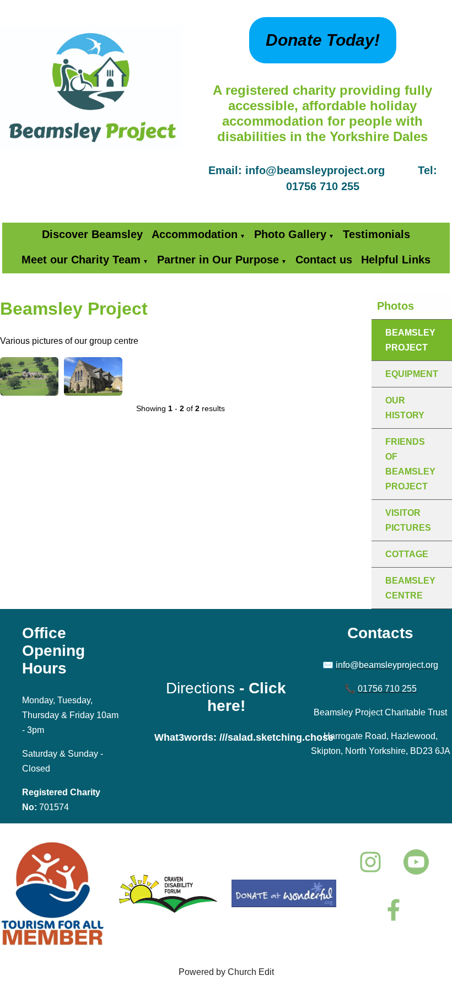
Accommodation (195, 234)
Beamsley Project (410, 340)
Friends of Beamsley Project (410, 464)
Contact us (323, 260)
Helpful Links (396, 260)
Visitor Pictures (408, 520)
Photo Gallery (290, 234)
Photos (395, 306)
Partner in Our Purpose (218, 260)
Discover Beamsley (92, 234)
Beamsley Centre (410, 588)
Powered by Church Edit (226, 972)
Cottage (406, 554)
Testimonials (376, 234)
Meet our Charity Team (81, 260)
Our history (404, 408)
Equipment (411, 374)
